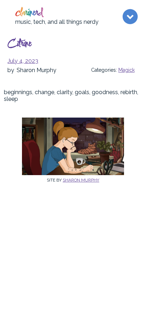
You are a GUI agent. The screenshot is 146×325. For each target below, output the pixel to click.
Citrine (19, 44)
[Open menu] (130, 16)
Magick (126, 70)
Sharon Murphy (81, 180)
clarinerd (29, 13)
